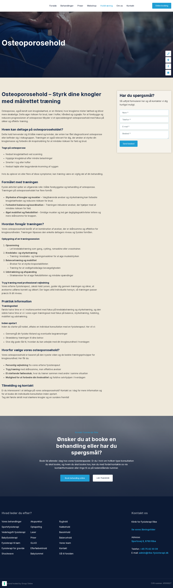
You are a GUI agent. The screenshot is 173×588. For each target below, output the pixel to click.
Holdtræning (106, 5)
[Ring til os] (168, 53)
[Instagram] (144, 561)
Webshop (92, 5)
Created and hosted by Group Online (17, 583)
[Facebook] (168, 66)
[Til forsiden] (9, 6)
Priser (80, 5)
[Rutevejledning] (168, 60)
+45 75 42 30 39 (149, 549)
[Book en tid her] (168, 72)
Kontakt (130, 5)
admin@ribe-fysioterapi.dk (153, 553)
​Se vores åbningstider (143, 529)
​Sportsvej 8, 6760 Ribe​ (143, 541)
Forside (53, 5)
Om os (120, 5)
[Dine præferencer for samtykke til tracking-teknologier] (4, 583)
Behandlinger (67, 5)
